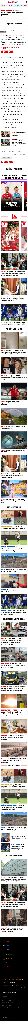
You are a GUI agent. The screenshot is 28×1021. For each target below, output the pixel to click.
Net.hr (17, 47)
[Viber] (10, 52)
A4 (2, 154)
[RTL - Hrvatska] (5, 997)
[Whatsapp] (7, 52)
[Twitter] (5, 52)
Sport (8, 946)
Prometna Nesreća (11, 151)
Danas (8, 941)
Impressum (5, 982)
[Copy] (12, 52)
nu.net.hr (4, 1013)
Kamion (3, 151)
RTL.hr (3, 1002)
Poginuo (20, 151)
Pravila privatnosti (7, 989)
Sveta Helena (21, 154)
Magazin (9, 954)
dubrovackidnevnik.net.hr (8, 1011)
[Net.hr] (12, 997)
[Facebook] (2, 52)
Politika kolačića (15, 985)
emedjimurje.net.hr (6, 1007)
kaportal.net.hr (20, 1007)
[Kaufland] (14, 216)
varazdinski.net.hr (6, 1009)
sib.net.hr (14, 1007)
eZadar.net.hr (18, 1011)
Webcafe (9, 958)
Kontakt (14, 989)
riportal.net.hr (15, 1009)
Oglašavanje (12, 982)
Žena (7, 962)
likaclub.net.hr (10, 1013)
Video (8, 967)
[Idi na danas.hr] (13, 1)
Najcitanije (14, 154)
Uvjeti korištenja (6, 985)
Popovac (7, 154)
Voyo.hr (12, 1002)
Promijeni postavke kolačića (9, 992)
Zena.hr (8, 1002)
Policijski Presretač (6, 157)
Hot (7, 950)
